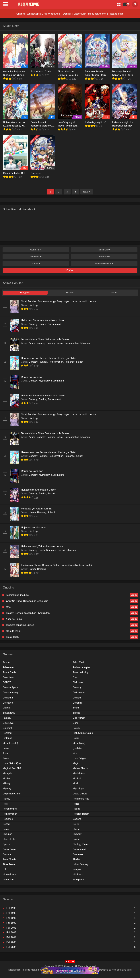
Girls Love (8, 723)
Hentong (33, 305)
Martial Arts (79, 773)
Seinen (79, 361)
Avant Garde (9, 672)
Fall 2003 (11, 932)
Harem (32, 512)
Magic (76, 763)
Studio (35, 256)
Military (6, 783)
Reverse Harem (81, 813)
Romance (70, 361)
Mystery (7, 788)
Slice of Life (9, 839)
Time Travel (9, 864)
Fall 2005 (11, 942)
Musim (103, 249)
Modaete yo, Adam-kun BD (36, 508)
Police (76, 803)
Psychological (10, 808)
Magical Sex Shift (12, 768)
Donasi (67, 13)
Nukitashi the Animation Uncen (38, 489)
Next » (87, 191)
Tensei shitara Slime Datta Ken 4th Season (45, 339)
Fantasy (51, 343)
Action (32, 343)
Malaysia (7, 773)
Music (76, 783)
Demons (77, 697)
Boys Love (8, 677)
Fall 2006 (11, 947)
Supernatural (54, 324)
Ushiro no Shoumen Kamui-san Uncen (43, 320)
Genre (34, 249)
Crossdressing (10, 692)
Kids (75, 753)
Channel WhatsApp (27, 13)
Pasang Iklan (116, 13)
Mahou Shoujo (80, 768)
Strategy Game (81, 844)
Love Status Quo (12, 763)
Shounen (85, 343)
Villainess (78, 874)
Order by (103, 263)
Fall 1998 (11, 918)
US (4, 869)
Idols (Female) (10, 743)
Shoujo (76, 829)
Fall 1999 (11, 922)
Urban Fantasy (80, 864)
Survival (7, 854)
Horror (76, 738)
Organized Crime (11, 793)
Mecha (6, 778)
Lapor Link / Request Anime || (91, 13)
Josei (5, 753)
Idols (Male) (79, 743)
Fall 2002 (11, 927)
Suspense (78, 854)
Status (103, 256)
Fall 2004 (11, 937)
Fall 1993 (11, 908)
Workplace (78, 879)
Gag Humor (79, 717)
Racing (76, 808)
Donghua (77, 702)
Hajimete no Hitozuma (33, 527)
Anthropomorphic (82, 667)
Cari (71, 270)
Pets (5, 803)
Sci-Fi (76, 824)
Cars (75, 677)
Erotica (42, 324)
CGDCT (7, 682)
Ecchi (42, 550)
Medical (77, 778)
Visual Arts (8, 879)
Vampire (77, 869)
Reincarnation (72, 343)
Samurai (77, 819)
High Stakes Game (83, 733)
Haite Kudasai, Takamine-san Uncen (42, 546)
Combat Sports (11, 687)
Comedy (33, 324)
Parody (6, 798)
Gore (75, 723)
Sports (6, 844)
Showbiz (77, 834)
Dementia (8, 697)
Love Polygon (80, 758)
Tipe (34, 263)
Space (76, 839)
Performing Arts (81, 798)
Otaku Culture (80, 793)
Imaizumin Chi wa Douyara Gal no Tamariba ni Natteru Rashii (56, 565)
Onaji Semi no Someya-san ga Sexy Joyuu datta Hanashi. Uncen (58, 301)
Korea (6, 758)
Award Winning (80, 672)
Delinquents (79, 692)
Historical (8, 738)
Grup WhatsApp (51, 13)
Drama (6, 707)
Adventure (8, 667)
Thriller (76, 859)
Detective (8, 702)
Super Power (9, 849)
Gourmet (7, 728)
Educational (9, 712)
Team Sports (9, 859)
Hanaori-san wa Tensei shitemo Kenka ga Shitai (48, 358)
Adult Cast (78, 662)
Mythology (44, 380)
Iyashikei (77, 748)
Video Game (9, 874)
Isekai (60, 343)
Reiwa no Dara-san (32, 376)
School (51, 493)
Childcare (78, 682)
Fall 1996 (11, 913)
